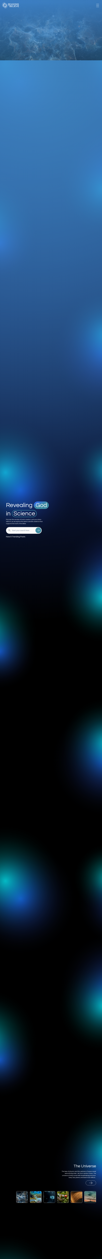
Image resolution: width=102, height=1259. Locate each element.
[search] (38, 530)
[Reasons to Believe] (10, 5)
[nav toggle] (97, 5)
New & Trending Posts (15, 537)
